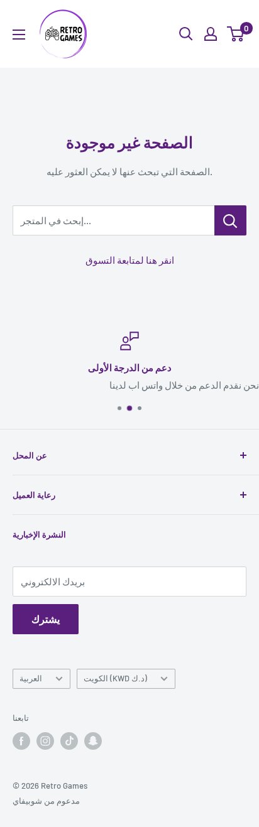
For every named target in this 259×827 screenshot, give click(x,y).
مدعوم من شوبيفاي (46, 801)
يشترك (45, 619)
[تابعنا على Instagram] (45, 741)
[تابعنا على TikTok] (69, 741)
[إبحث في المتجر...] (230, 220)
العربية (30, 678)
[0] (236, 33)
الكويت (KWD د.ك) (115, 678)
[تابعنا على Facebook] (21, 741)
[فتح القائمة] (19, 35)
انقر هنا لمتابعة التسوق (129, 260)
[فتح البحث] (186, 34)
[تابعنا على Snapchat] (93, 741)
